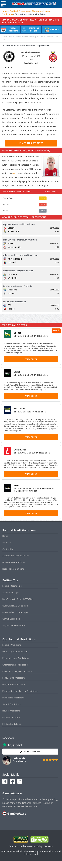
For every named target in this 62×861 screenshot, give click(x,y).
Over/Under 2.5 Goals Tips (15, 605)
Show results (51, 191)
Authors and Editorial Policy (15, 555)
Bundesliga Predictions (13, 697)
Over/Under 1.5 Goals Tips (15, 612)
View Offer (31, 359)
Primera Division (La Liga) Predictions (20, 691)
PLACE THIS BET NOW (31, 143)
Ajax (14, 173)
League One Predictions (13, 677)
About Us (6, 542)
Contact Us (7, 549)
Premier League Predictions (15, 658)
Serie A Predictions (11, 704)
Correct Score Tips (11, 618)
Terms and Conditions (19, 846)
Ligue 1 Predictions (11, 710)
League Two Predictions (13, 684)
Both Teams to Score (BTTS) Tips (17, 599)
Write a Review (32, 751)
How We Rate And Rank (13, 562)
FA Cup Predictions (11, 717)
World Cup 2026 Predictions (15, 651)
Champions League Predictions (17, 671)
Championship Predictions (15, 664)
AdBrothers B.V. (51, 851)
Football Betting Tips (12, 585)
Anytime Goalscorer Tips (14, 625)
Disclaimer (48, 846)
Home (4, 11)
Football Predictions (20, 11)
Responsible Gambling (13, 568)
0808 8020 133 (10, 806)
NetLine (33, 806)
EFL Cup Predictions (11, 723)
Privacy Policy (36, 846)
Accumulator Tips (10, 592)
